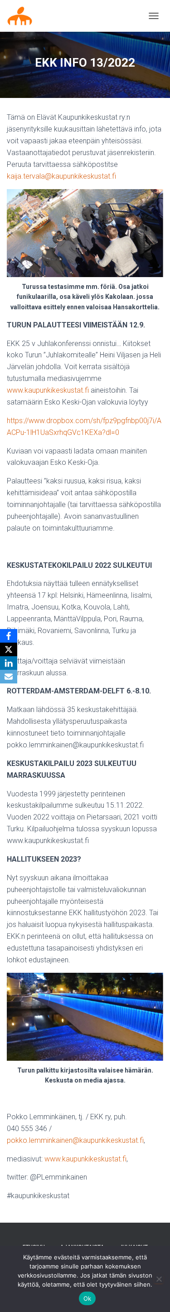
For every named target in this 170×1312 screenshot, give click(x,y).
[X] (8, 649)
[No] (158, 1278)
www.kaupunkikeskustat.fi (48, 390)
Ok (87, 1298)
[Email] (8, 676)
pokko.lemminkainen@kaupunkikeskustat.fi (75, 1140)
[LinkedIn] (8, 663)
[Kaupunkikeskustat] (23, 16)
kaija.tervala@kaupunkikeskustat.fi (61, 176)
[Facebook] (8, 636)
